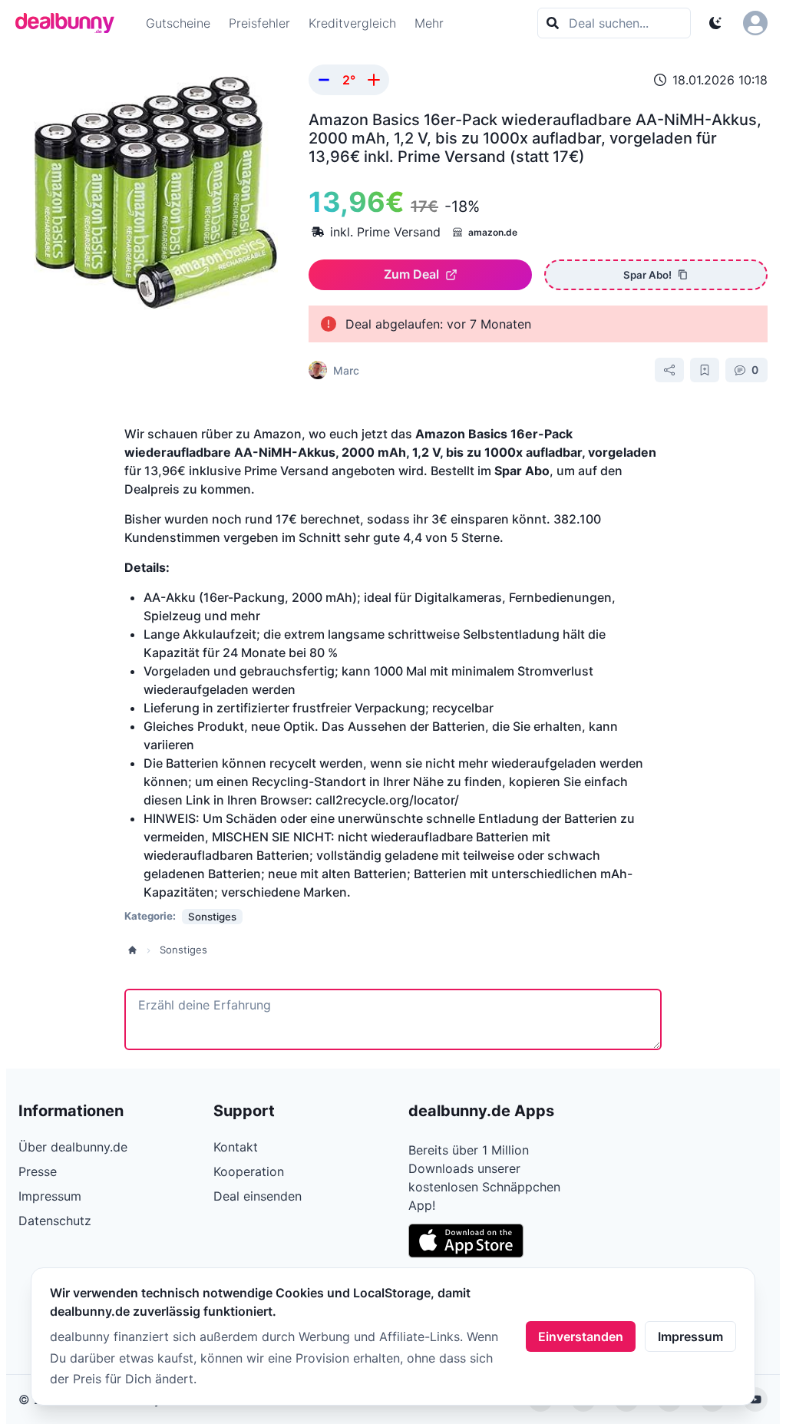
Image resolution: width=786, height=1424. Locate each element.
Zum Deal (411, 274)
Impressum (690, 1336)
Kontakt (235, 1147)
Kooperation (248, 1171)
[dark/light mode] (715, 23)
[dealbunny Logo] (69, 23)
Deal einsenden (257, 1196)
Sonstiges (183, 949)
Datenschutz (54, 1220)
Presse (37, 1171)
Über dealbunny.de (72, 1147)
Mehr (429, 23)
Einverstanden (580, 1336)
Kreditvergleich (352, 23)
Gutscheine (178, 23)
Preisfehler (259, 23)
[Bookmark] (704, 370)
